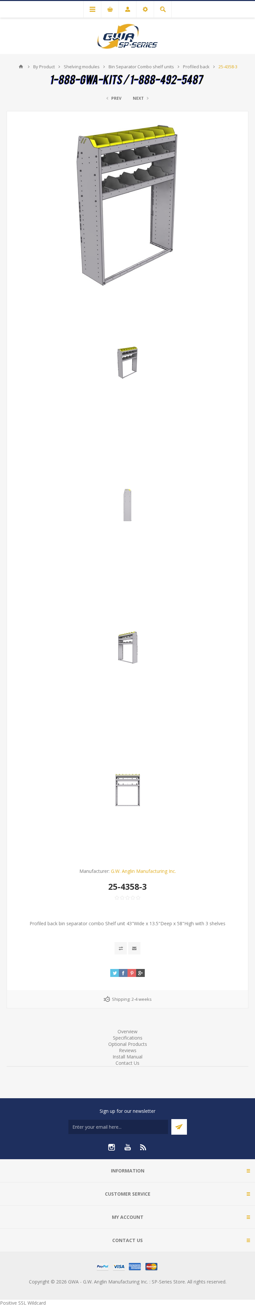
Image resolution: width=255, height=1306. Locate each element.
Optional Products (127, 1044)
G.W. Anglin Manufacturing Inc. (143, 871)
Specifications (127, 1038)
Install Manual (127, 1056)
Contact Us (127, 1063)
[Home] (21, 66)
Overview (127, 1031)
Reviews (127, 1050)
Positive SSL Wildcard (23, 1303)
